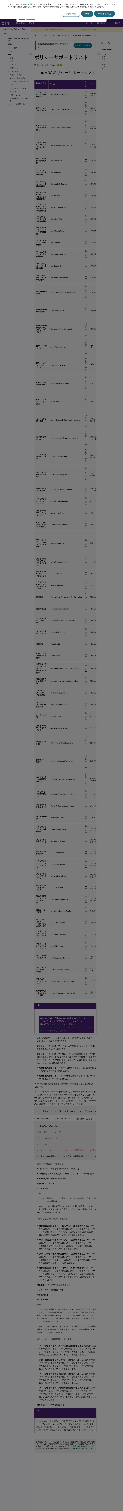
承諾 (87, 14)
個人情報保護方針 (27, 4)
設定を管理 (71, 14)
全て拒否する (104, 14)
